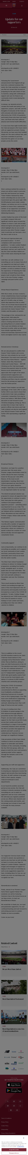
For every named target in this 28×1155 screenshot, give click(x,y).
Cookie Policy (20, 1146)
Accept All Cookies (14, 1149)
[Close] (23, 1138)
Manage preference (14, 1153)
